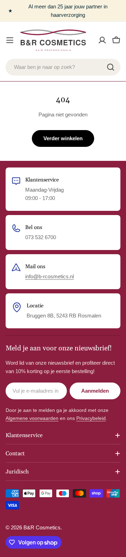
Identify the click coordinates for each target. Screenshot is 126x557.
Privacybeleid (91, 418)
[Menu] (10, 40)
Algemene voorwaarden (32, 418)
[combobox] (63, 67)
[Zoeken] (110, 67)
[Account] (102, 40)
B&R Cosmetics (42, 527)
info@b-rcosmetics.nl (49, 276)
